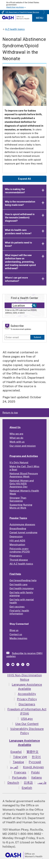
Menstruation (17, 544)
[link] (9, 653)
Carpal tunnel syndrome (23, 532)
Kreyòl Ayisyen (33, 767)
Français (20, 772)
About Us (15, 427)
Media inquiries (18, 638)
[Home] (15, 19)
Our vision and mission (23, 445)
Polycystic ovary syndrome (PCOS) (20, 550)
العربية (14, 767)
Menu (39, 17)
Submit (37, 337)
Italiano (36, 777)
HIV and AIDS (17, 540)
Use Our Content (27, 723)
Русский (35, 762)
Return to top (10, 412)
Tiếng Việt (20, 757)
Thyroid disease (19, 559)
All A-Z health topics (21, 563)
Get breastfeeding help (23, 580)
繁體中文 (33, 751)
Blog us (14, 630)
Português (19, 777)
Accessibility (27, 694)
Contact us (16, 634)
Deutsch (13, 782)
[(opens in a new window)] (8, 665)
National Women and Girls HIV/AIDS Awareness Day (22, 483)
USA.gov (27, 718)
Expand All (24, 178)
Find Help (15, 573)
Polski (35, 772)
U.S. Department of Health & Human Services (22, 12)
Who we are (16, 433)
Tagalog (18, 762)
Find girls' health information (19, 612)
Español (16, 751)
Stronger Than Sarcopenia (18, 499)
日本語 (28, 782)
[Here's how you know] (24, 5)
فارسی (42, 782)
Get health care (18, 584)
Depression (16, 536)
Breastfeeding (18, 528)
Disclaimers (27, 704)
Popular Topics (18, 518)
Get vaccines (17, 606)
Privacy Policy (27, 699)
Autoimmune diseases (22, 524)
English (27, 787)
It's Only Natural (19, 462)
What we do (16, 437)
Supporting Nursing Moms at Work (21, 506)
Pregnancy (16, 555)
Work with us (17, 441)
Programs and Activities (24, 456)
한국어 (36, 757)
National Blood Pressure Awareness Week (24, 475)
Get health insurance (22, 588)
